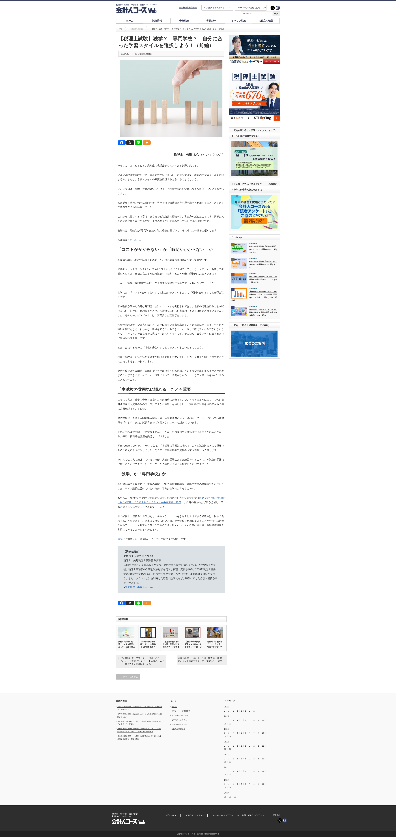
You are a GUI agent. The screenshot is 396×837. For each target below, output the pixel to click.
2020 (226, 780)
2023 (226, 742)
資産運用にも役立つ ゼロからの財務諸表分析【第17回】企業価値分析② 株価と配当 (263, 312)
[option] (254, 49)
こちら (131, 240)
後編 (120, 539)
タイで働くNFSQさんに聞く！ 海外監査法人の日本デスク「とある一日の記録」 (263, 279)
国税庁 (174, 707)
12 (230, 723)
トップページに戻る (128, 677)
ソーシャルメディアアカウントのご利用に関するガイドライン (238, 815)
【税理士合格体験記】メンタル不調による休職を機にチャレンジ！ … (148, 646)
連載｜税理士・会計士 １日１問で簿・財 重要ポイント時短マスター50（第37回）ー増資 (200, 659)
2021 (226, 767)
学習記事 (211, 20)
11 (225, 723)
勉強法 (149, 54)
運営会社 (276, 815)
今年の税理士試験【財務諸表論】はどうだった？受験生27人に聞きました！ (263, 249)
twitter (273, 8)
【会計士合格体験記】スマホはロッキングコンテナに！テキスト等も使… (193, 646)
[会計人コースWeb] (136, 12)
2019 (226, 793)
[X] (130, 142)
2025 (226, 716)
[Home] (120, 29)
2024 (226, 729)
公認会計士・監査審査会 (181, 711)
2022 (226, 754)
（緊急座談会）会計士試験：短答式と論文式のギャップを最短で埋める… (171, 646)
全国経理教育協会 (178, 729)
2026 (226, 707)
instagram (278, 8)
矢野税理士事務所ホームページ (142, 587)
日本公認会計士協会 (179, 724)
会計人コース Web (195, 834)
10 (263, 720)
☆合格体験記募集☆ (188, 7)
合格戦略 (184, 20)
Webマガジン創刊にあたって (251, 8)
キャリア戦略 (238, 20)
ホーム (129, 20)
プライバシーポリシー (194, 815)
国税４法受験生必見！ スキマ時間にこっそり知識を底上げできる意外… (126, 646)
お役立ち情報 (265, 20)
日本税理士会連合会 (179, 720)
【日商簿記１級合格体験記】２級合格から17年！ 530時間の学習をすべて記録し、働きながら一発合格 (254, 295)
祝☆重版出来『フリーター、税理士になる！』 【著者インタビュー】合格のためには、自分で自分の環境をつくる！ (142, 661)
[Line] (138, 142)
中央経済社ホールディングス (217, 8)
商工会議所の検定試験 (180, 715)
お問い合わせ (171, 815)
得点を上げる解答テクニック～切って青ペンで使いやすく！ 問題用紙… (214, 647)
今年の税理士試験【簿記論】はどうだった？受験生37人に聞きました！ (263, 264)
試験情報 (157, 20)
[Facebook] (122, 142)
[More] (147, 142)
